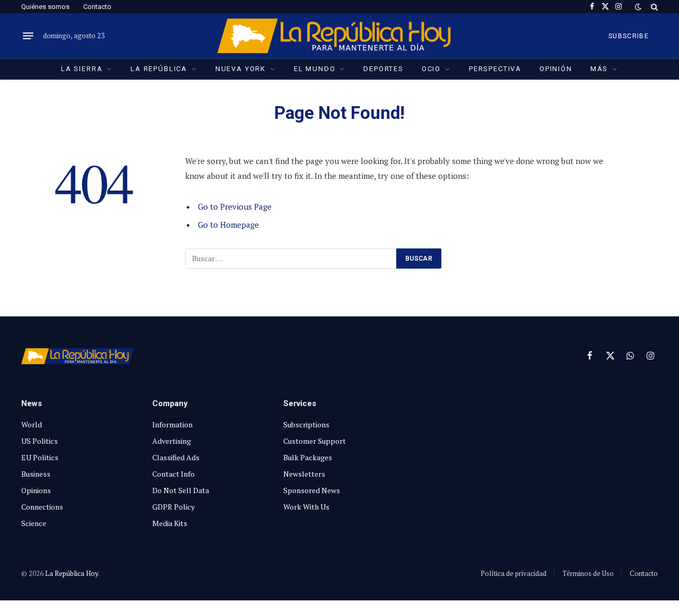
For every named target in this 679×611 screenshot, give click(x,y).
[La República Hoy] (339, 35)
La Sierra (81, 69)
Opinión (555, 69)
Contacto (97, 7)
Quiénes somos (45, 7)
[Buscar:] (291, 258)
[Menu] (28, 36)
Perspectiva (495, 69)
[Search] (653, 6)
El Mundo (315, 69)
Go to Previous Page (235, 206)
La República (158, 69)
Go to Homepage (228, 224)
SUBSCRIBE (628, 36)
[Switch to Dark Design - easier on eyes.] (638, 7)
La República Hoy (71, 573)
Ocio (431, 69)
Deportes (383, 69)
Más (599, 69)
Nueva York (240, 69)
